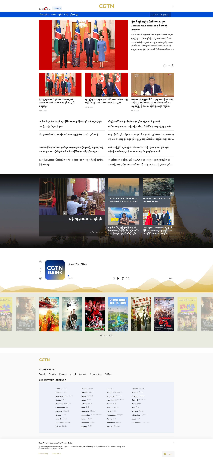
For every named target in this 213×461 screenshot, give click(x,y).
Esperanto (63, 422)
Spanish (138, 396)
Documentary (96, 374)
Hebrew (86, 404)
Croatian (62, 411)
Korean (87, 426)
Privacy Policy (43, 453)
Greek (87, 396)
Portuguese (114, 415)
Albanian (61, 389)
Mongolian (113, 396)
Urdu (136, 419)
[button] (164, 65)
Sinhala (137, 392)
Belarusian (63, 396)
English (42, 374)
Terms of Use (56, 453)
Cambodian (61, 407)
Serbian (138, 389)
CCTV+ (108, 374)
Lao (109, 389)
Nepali (111, 404)
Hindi (85, 407)
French (87, 389)
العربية (73, 374)
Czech (60, 415)
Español (52, 374)
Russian (113, 426)
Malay (114, 392)
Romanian (113, 422)
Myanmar (115, 400)
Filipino (61, 426)
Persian (112, 407)
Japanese (88, 422)
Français (63, 374)
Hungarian (88, 411)
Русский (82, 374)
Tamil (136, 404)
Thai (135, 407)
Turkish (137, 411)
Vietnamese (140, 422)
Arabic (60, 392)
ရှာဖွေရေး (166, 15)
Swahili (138, 400)
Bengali (60, 400)
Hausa (86, 400)
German (87, 392)
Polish (111, 411)
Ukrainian (140, 415)
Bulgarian (63, 404)
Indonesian (91, 415)
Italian (86, 419)
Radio (156, 15)
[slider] (68, 275)
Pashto (111, 419)
